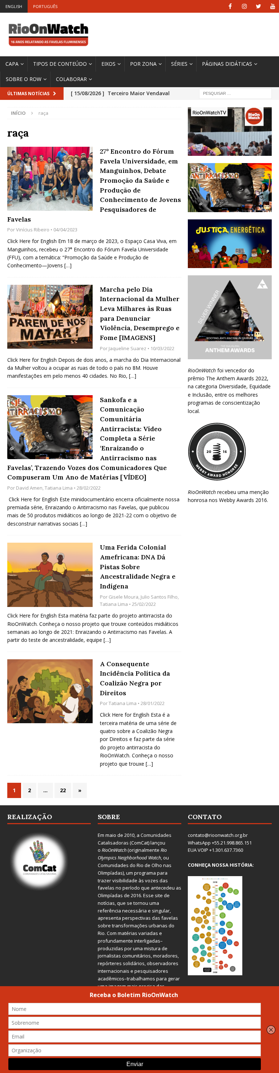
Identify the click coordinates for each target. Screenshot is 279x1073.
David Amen (29, 488)
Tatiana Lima (59, 488)
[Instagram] (244, 6)
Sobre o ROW (23, 79)
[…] (68, 265)
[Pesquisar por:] (235, 92)
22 (63, 790)
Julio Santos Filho (159, 597)
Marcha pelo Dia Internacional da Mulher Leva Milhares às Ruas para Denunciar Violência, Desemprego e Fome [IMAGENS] (139, 313)
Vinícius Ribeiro (32, 229)
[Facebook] (230, 6)
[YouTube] (272, 6)
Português (45, 6)
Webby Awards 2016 (243, 500)
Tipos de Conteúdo (60, 63)
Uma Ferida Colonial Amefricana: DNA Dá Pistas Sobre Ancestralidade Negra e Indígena (137, 566)
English (13, 6)
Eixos (108, 63)
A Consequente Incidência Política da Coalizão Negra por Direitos (135, 678)
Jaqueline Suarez (127, 348)
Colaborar (71, 79)
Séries (179, 63)
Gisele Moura (123, 597)
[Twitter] (258, 6)
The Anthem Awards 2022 (236, 378)
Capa (12, 63)
